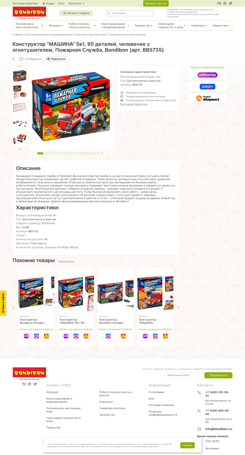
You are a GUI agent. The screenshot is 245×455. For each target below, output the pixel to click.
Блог (61, 3)
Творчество (142, 25)
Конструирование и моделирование (113, 25)
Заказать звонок (156, 3)
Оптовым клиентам (25, 3)
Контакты (75, 3)
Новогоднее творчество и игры (170, 25)
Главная (17, 34)
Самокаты (198, 25)
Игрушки (54, 25)
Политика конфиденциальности (163, 413)
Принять (187, 445)
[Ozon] (36, 336)
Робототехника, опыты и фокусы (79, 25)
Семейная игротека (112, 408)
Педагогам (220, 25)
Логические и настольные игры (27, 25)
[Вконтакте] (219, 3)
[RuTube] (225, 3)
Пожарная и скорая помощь (127, 34)
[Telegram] (230, 3)
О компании (156, 392)
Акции (50, 3)
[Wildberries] (26, 336)
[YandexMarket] (46, 336)
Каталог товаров (78, 13)
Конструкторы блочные (90, 34)
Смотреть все (66, 261)
